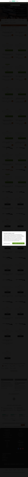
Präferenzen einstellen (7, 243)
